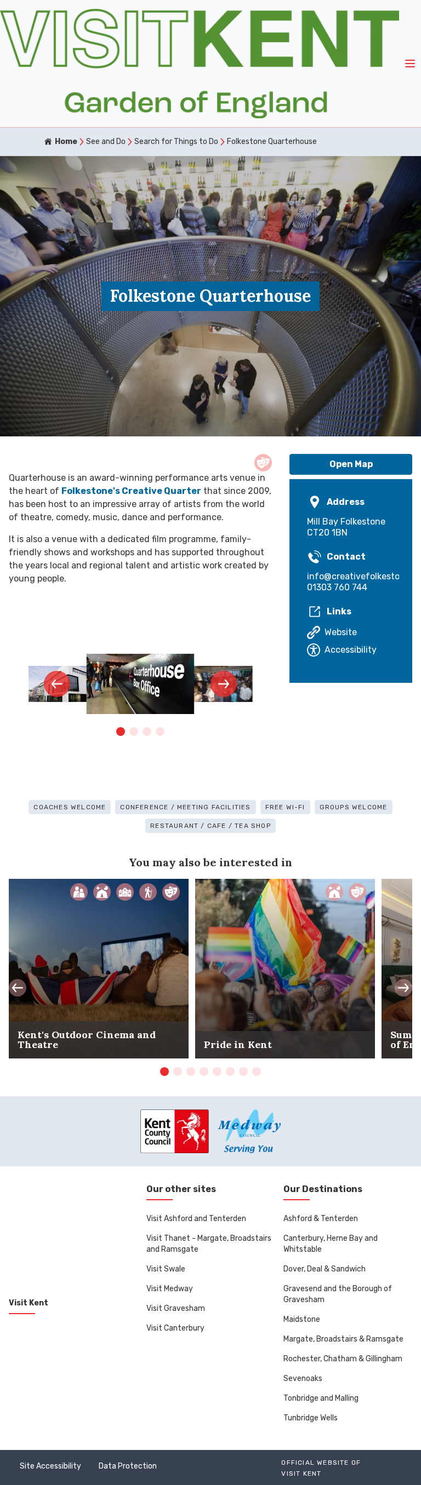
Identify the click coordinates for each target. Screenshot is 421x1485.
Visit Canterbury (175, 1328)
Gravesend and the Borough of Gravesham (337, 1294)
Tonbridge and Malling (321, 1398)
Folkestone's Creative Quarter (131, 491)
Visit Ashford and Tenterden (196, 1218)
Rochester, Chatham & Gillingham (342, 1358)
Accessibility (351, 649)
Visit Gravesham (175, 1308)
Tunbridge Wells (310, 1418)
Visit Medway (169, 1288)
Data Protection (128, 1466)
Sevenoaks (302, 1378)
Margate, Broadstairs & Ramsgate (343, 1339)
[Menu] (410, 63)
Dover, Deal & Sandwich (324, 1269)
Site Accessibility (50, 1466)
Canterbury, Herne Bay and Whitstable (330, 1244)
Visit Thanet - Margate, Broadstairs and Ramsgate (208, 1244)
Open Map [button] (351, 464)
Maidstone (301, 1319)
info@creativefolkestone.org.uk (351, 576)
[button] (57, 684)
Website (341, 632)
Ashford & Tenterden (320, 1218)
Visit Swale (165, 1269)
